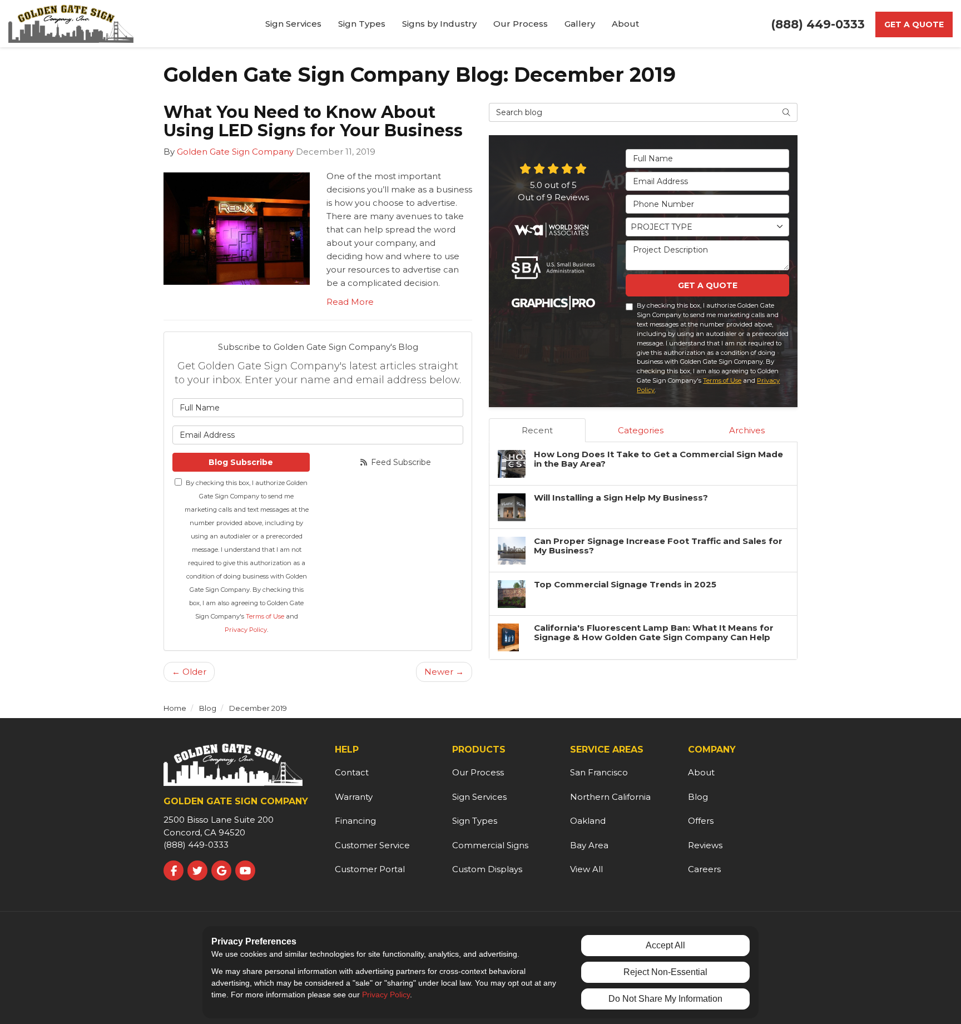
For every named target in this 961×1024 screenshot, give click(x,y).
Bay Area (589, 845)
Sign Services (479, 797)
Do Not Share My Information (665, 998)
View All (586, 869)
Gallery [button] (579, 23)
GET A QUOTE (707, 285)
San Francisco (599, 772)
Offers (701, 820)
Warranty (354, 797)
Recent (537, 430)
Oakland (588, 820)
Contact (352, 772)
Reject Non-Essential (665, 972)
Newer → (444, 671)
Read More (350, 301)
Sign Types (474, 820)
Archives (747, 430)
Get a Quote (914, 24)
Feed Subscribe (400, 462)
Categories (640, 430)
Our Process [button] (520, 23)
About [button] (625, 23)
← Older (189, 671)
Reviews (705, 845)
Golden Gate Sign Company (235, 151)
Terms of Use (265, 616)
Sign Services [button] (293, 23)
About (701, 772)
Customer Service (372, 845)
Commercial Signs (490, 845)
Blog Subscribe (241, 462)
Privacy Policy (246, 630)
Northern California (610, 797)
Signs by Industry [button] (439, 23)
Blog (698, 797)
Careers (704, 869)
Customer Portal (370, 869)
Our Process (478, 772)
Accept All (665, 945)
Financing (355, 820)
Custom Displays (487, 869)
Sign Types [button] (361, 23)
